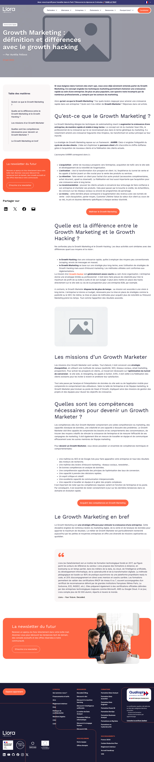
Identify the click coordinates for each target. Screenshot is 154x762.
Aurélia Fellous (18, 54)
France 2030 (105, 740)
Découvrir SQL (82, 729)
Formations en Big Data (109, 721)
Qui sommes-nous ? (60, 693)
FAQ (54, 707)
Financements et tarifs (61, 696)
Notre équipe (81, 742)
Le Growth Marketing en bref (24, 141)
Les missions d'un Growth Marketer (27, 123)
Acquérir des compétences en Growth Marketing (103, 503)
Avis (54, 700)
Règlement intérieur (60, 704)
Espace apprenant (14, 692)
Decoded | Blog (82, 693)
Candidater (144, 10)
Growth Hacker (76, 274)
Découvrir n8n (82, 696)
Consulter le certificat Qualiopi (137, 720)
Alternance (65, 10)
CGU (54, 720)
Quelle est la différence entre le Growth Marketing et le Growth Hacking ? (25, 114)
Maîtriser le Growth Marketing (103, 211)
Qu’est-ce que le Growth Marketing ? (27, 103)
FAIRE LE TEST (110, 2)
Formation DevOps (107, 711)
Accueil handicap (107, 750)
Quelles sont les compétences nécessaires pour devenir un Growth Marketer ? (25, 132)
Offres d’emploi (82, 745)
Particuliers (51, 10)
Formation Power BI (108, 708)
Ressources (109, 10)
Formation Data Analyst (109, 693)
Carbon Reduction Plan (109, 743)
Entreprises (79, 10)
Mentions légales (59, 716)
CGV (54, 724)
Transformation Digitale (10, 24)
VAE (102, 754)
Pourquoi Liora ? (125, 10)
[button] (148, 2)
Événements (94, 10)
